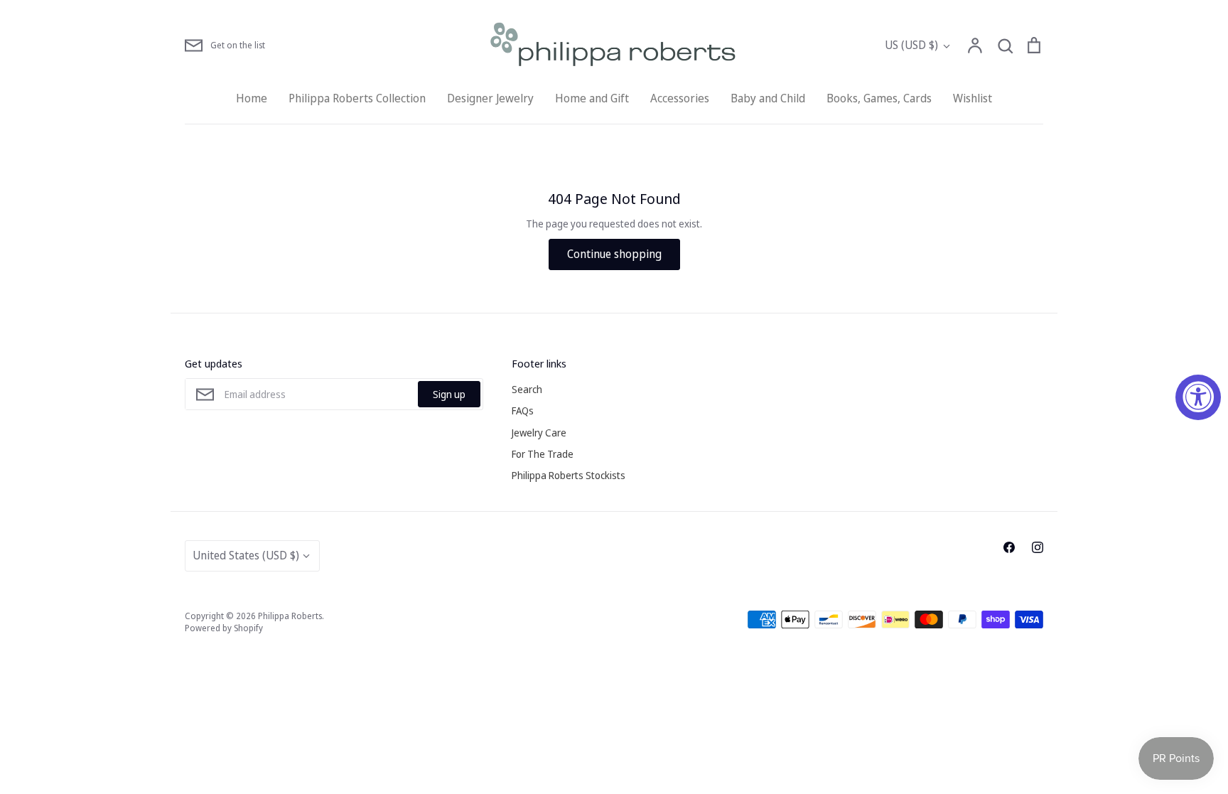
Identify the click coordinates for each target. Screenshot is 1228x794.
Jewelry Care (539, 432)
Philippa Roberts (290, 616)
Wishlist (972, 98)
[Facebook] (1009, 547)
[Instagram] (1037, 547)
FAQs (523, 410)
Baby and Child (768, 98)
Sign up (449, 394)
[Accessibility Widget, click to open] (1198, 397)
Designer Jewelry (490, 98)
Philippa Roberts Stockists (568, 475)
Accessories (679, 98)
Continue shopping (614, 254)
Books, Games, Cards (879, 98)
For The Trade (542, 454)
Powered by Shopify (224, 628)
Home (251, 98)
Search (527, 389)
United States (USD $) (246, 555)
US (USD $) (911, 45)
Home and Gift (592, 98)
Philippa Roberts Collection (357, 98)
